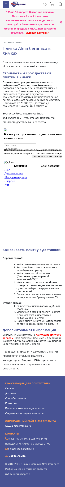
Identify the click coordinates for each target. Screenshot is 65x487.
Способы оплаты (15, 398)
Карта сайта (17, 456)
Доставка (10, 393)
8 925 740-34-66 (38, 438)
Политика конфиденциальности (25, 408)
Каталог (10, 388)
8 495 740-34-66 (17, 438)
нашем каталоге (50, 264)
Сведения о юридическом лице (24, 413)
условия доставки (37, 32)
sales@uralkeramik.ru (21, 448)
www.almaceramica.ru (18, 425)
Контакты (11, 403)
